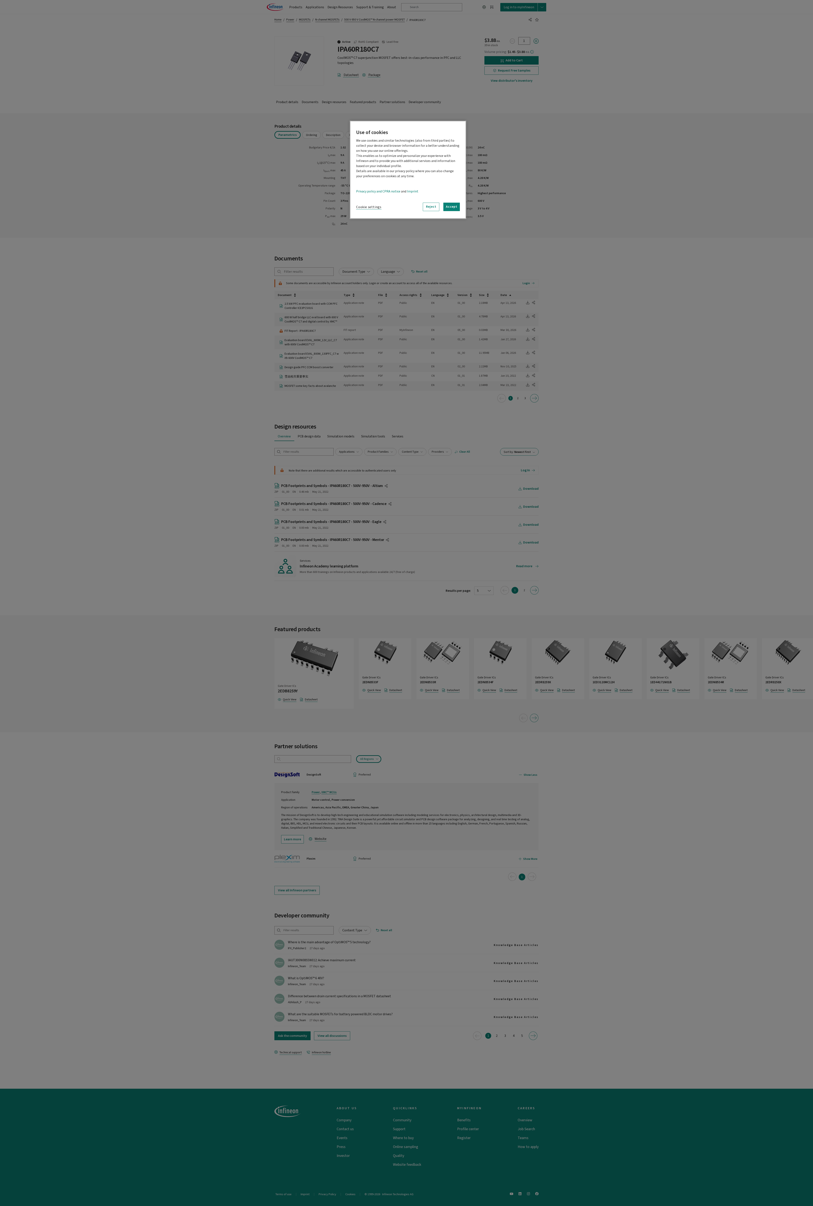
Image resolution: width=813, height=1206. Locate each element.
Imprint (412, 191)
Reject (431, 206)
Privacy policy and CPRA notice (378, 191)
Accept (451, 206)
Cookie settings (369, 207)
